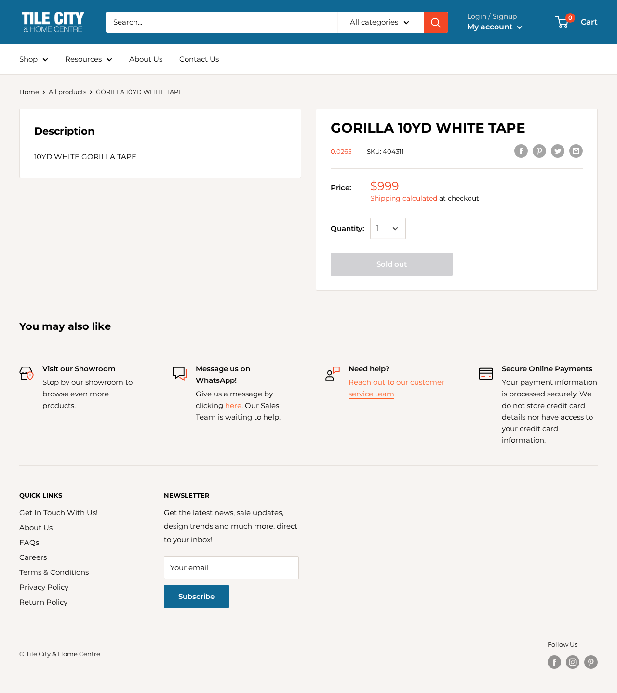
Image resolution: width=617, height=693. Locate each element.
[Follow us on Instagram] (572, 662)
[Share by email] (576, 151)
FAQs (29, 542)
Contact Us (199, 59)
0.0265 (341, 151)
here (233, 405)
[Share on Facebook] (521, 151)
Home (29, 91)
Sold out (391, 264)
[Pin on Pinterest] (539, 151)
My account (491, 26)
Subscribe (196, 596)
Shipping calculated (403, 198)
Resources (83, 59)
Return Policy (43, 602)
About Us (145, 59)
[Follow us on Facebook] (554, 662)
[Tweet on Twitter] (557, 151)
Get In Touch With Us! (58, 512)
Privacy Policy (43, 587)
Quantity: (347, 228)
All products (67, 91)
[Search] (436, 22)
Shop (28, 59)
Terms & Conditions (54, 572)
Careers (33, 557)
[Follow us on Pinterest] (591, 662)
